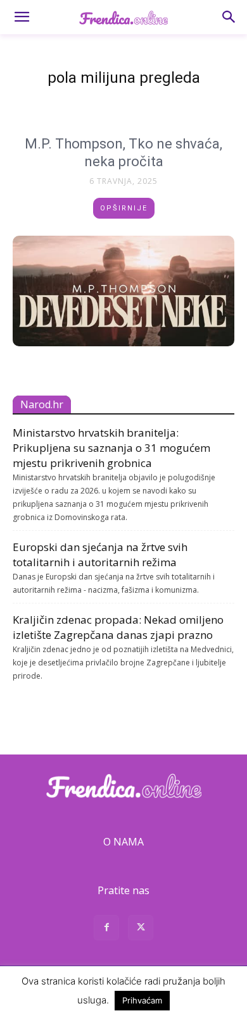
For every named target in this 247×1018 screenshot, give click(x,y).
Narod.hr (41, 404)
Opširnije (124, 208)
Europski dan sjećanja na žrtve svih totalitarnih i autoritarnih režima (100, 554)
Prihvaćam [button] (142, 1000)
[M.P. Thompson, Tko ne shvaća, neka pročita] (123, 291)
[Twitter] (140, 929)
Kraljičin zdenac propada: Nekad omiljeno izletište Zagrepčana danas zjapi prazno (118, 627)
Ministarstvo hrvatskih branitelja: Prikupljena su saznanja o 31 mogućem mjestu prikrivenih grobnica (111, 447)
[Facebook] (106, 929)
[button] (21, 17)
